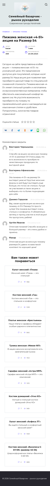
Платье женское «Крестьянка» (25, 320)
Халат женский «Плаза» (25, 269)
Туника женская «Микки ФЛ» (25, 345)
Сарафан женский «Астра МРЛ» (25, 371)
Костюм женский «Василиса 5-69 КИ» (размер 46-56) (25, 448)
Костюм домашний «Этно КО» (25, 396)
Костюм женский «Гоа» (25, 295)
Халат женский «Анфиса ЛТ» (25, 421)
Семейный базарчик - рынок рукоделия (25, 18)
